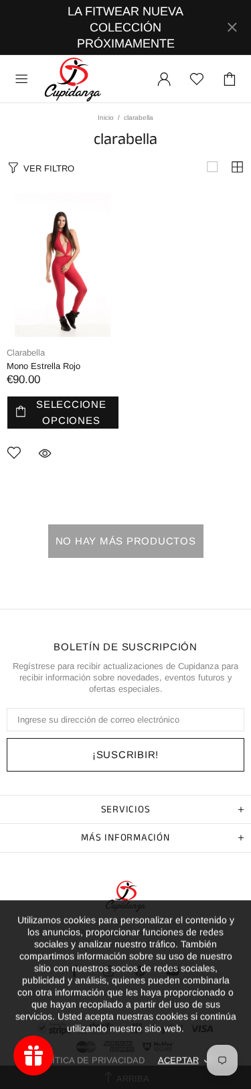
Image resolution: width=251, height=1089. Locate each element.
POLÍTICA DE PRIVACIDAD (90, 1060)
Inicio (106, 117)
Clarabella (26, 353)
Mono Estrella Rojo (43, 366)
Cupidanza (73, 79)
